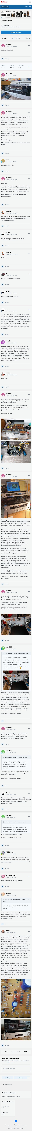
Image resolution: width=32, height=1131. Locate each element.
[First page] (2, 38)
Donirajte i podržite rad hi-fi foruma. (11, 1096)
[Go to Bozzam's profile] (3, 894)
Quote (7, 58)
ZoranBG (22, 653)
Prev (5, 38)
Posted (11, 46)
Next (26, 38)
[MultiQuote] (2, 59)
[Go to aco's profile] (3, 274)
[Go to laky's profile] (3, 161)
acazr (21, 822)
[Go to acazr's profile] (3, 233)
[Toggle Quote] (4, 653)
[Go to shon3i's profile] (3, 342)
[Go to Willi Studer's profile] (3, 853)
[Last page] (30, 38)
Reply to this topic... (10, 1068)
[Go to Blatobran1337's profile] (3, 876)
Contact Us (17, 1125)
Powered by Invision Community (16, 1128)
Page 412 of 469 (16, 38)
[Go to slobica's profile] (3, 212)
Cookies (24, 1125)
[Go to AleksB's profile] (3, 931)
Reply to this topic (16, 32)
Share (8, 1077)
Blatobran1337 (11, 875)
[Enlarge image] (20, 667)
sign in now (10, 1062)
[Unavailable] (16, 498)
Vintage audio (16, 27)
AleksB (8, 930)
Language (9, 1125)
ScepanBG (6, 25)
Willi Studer (10, 852)
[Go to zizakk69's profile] (3, 648)
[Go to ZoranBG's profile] (3, 45)
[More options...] (29, 46)
